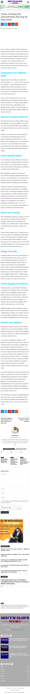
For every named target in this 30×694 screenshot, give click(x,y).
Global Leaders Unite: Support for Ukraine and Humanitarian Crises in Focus (5, 460)
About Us (14, 688)
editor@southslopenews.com (17, 629)
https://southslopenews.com (15, 437)
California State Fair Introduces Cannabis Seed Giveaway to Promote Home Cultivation (15, 582)
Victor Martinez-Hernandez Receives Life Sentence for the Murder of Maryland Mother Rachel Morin (24, 461)
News (2, 457)
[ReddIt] (16, 24)
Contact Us (8, 688)
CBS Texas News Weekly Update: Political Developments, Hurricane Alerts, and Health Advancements (14, 461)
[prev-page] (14, 467)
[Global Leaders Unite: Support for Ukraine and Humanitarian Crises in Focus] (5, 454)
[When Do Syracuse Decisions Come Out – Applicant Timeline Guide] (4, 641)
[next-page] (16, 467)
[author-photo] (15, 430)
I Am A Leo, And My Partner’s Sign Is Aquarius (23, 419)
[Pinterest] (9, 24)
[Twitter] (5, 24)
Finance (2, 678)
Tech (2, 673)
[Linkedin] (12, 24)
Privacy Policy (21, 688)
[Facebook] (2, 24)
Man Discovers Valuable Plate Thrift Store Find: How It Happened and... (19, 655)
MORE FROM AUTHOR (21, 449)
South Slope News (21, 692)
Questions (3, 680)
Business (3, 671)
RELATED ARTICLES (8, 449)
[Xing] (15, 444)
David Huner (15, 435)
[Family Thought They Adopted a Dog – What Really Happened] (4, 648)
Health (2, 676)
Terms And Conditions (15, 690)
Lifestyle (3, 669)
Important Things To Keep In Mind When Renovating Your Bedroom (7, 420)
